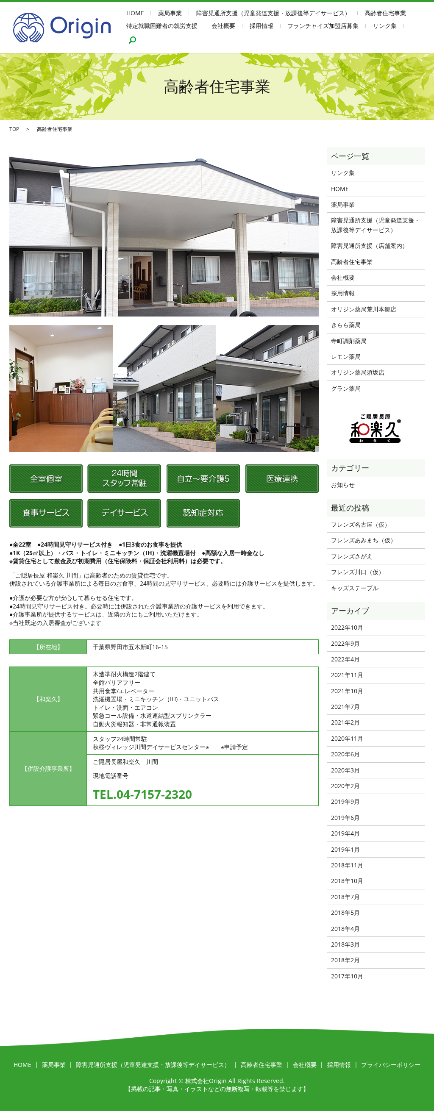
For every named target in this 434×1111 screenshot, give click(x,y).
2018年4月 (345, 929)
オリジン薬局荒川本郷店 (363, 309)
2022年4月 (345, 659)
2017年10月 (347, 976)
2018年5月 (345, 912)
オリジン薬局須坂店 (357, 372)
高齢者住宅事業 (385, 13)
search (132, 39)
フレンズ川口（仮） (357, 572)
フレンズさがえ (352, 556)
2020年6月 (345, 754)
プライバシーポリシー (390, 1065)
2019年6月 (345, 818)
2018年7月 (345, 897)
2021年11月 (347, 675)
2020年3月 (345, 770)
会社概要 (223, 26)
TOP (14, 129)
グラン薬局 (346, 388)
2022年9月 (345, 643)
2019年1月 (345, 849)
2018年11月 (347, 865)
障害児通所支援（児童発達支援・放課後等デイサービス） (273, 13)
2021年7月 (345, 707)
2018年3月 (345, 944)
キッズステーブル (354, 588)
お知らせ (343, 485)
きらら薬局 (346, 325)
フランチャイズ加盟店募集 (323, 26)
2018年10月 (347, 881)
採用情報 (261, 26)
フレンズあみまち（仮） (363, 540)
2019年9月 (345, 801)
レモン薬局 (346, 357)
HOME (135, 13)
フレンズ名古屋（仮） (360, 524)
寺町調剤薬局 (349, 341)
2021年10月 (347, 691)
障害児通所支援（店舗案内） (369, 246)
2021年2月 (345, 722)
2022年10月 (347, 627)
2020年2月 (345, 786)
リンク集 (385, 26)
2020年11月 (347, 738)
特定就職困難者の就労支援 (162, 26)
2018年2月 (345, 960)
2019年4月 (345, 833)
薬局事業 (170, 13)
